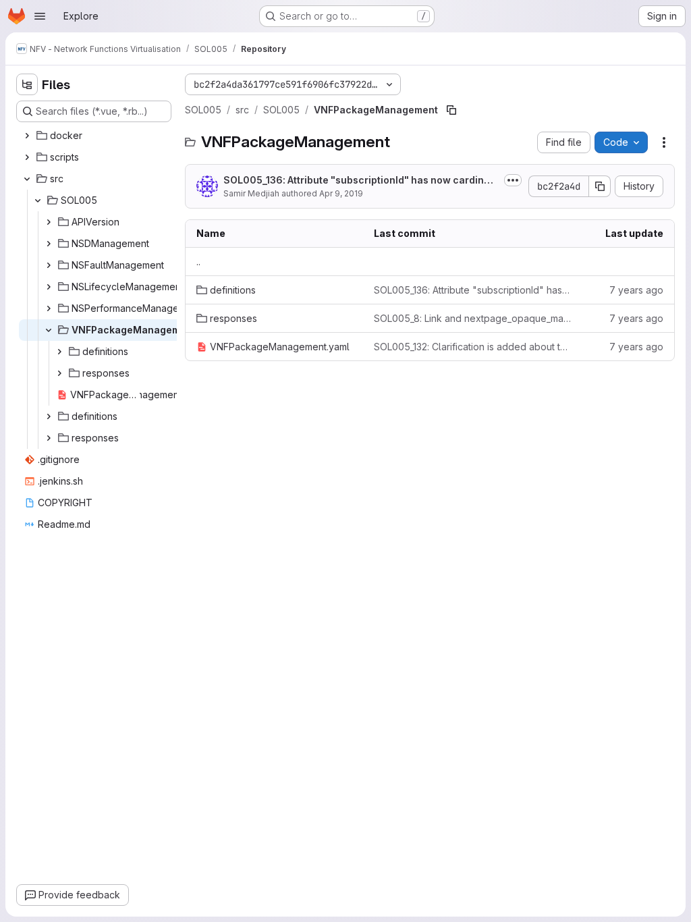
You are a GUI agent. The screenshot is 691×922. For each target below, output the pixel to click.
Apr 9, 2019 (341, 193)
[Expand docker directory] (27, 136)
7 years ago (636, 290)
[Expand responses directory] (59, 373)
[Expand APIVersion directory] (48, 222)
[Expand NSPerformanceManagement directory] (48, 308)
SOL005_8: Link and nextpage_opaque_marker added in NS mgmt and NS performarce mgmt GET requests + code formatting (472, 318)
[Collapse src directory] (27, 179)
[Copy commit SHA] (600, 186)
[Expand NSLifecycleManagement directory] (48, 287)
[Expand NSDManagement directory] (48, 244)
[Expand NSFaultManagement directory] (48, 265)
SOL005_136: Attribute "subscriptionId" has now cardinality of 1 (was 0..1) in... (361, 180)
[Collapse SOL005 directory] (38, 200)
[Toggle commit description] (513, 180)
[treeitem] (95, 135)
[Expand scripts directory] (27, 157)
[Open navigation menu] (40, 16)
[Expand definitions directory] (59, 352)
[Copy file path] (451, 110)
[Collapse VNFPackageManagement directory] (48, 330)
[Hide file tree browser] (27, 84)
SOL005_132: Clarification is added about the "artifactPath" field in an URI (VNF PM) (472, 346)
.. (198, 261)
